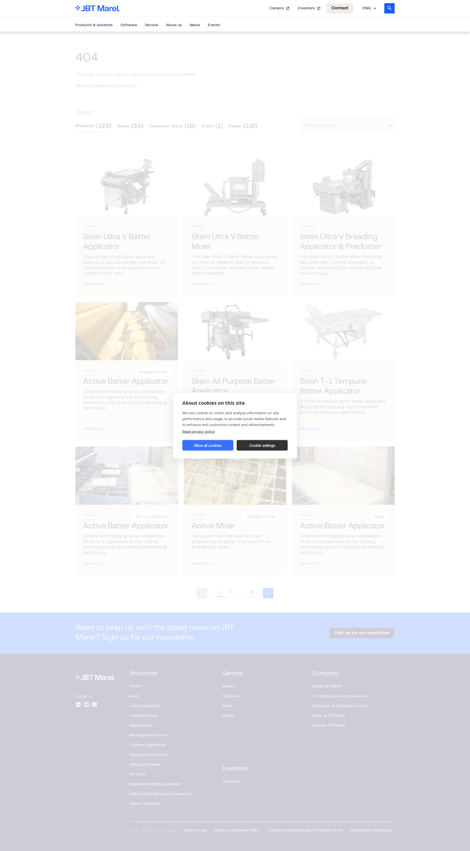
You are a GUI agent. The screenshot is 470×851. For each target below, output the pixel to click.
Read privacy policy (198, 431)
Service (151, 25)
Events (214, 25)
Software (128, 25)
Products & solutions (94, 25)
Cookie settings (262, 445)
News (195, 25)
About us (174, 25)
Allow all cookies (208, 445)
